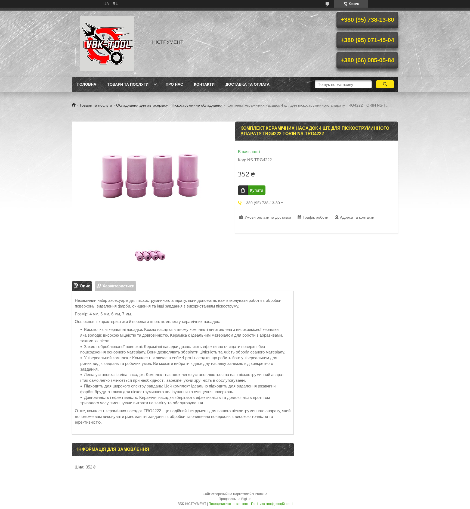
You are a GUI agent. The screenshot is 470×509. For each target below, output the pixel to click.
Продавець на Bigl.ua (235, 499)
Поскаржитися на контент (229, 504)
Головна (86, 84)
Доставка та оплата (247, 84)
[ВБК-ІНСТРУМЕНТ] (107, 42)
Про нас (174, 84)
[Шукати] (385, 84)
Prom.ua (261, 494)
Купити (256, 190)
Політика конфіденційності (272, 504)
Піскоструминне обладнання (197, 105)
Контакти (204, 84)
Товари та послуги (128, 84)
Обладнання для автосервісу (142, 105)
